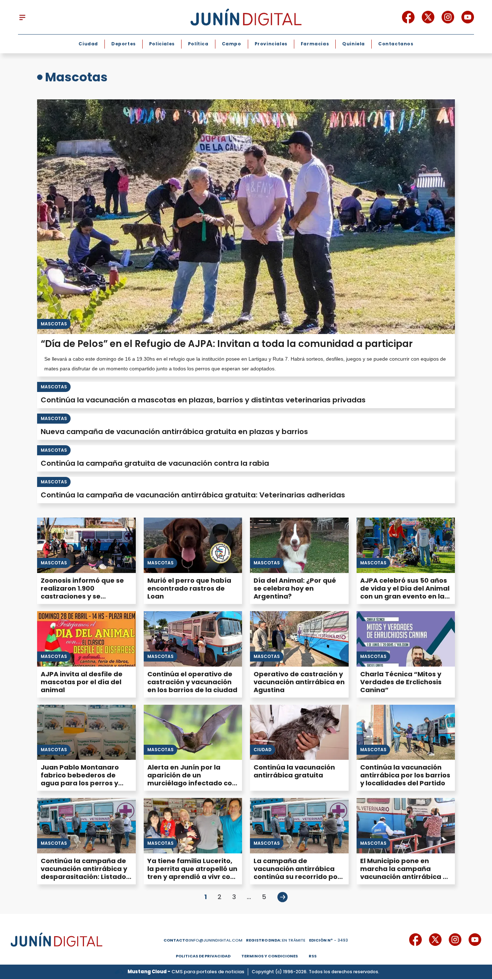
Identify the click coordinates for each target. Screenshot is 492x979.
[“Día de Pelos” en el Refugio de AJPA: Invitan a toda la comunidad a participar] (246, 216)
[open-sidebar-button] (22, 17)
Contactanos (395, 44)
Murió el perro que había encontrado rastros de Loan (189, 588)
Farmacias (315, 44)
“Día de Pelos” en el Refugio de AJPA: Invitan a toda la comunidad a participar (227, 343)
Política (198, 44)
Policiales (162, 44)
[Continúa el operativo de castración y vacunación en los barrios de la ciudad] (193, 639)
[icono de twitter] (428, 17)
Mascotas (54, 324)
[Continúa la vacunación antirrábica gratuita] (299, 732)
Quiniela (353, 44)
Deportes (123, 44)
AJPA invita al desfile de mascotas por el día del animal (81, 681)
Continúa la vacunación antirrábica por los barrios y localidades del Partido (405, 775)
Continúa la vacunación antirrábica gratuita (294, 771)
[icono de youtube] (467, 17)
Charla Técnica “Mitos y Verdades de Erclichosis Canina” (401, 681)
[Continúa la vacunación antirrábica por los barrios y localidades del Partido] (406, 732)
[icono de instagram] (448, 17)
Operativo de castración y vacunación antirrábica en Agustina (299, 681)
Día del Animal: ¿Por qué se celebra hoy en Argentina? (295, 588)
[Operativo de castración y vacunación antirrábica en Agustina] (299, 639)
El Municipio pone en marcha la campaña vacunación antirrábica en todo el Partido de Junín (405, 872)
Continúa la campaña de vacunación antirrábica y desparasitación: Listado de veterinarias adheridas (85, 872)
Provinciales (271, 44)
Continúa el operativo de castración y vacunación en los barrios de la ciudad (192, 681)
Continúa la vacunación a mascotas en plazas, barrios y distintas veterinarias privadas (203, 400)
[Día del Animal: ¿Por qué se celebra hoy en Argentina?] (299, 545)
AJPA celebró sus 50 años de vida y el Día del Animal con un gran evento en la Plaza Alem (404, 592)
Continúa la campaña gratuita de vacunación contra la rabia (155, 463)
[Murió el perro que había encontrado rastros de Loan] (193, 545)
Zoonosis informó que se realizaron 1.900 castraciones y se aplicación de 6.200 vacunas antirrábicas (82, 596)
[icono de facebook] (408, 17)
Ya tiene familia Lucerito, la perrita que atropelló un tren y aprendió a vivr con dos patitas (192, 872)
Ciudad (88, 44)
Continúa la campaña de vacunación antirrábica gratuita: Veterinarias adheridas (193, 495)
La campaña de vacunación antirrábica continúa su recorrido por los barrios (297, 872)
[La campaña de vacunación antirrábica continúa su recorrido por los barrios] (299, 825)
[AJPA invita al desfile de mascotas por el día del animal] (86, 639)
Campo (231, 44)
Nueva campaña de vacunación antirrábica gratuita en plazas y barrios (174, 432)
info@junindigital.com (203, 940)
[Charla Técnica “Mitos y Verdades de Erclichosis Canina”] (406, 639)
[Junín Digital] (246, 17)
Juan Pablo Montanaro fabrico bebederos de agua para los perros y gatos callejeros (80, 779)
